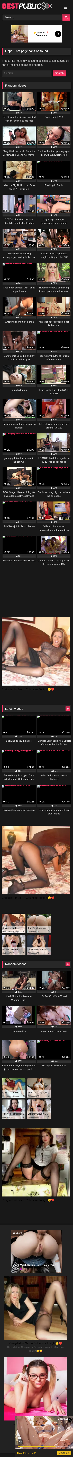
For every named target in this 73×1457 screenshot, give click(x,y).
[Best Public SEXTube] (30, 6)
